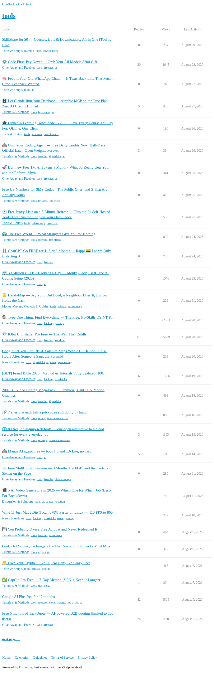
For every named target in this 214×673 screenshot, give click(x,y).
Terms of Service (62, 657)
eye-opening (65, 362)
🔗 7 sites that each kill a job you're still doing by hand (44, 412)
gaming (69, 518)
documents (55, 535)
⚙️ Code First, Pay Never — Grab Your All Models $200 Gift (49, 62)
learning (29, 50)
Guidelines (40, 657)
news (53, 362)
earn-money (75, 306)
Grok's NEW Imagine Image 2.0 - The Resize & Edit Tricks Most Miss (56, 546)
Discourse (25, 667)
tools (38, 50)
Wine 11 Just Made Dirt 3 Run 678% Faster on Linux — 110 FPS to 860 (57, 512)
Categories (22, 657)
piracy (42, 418)
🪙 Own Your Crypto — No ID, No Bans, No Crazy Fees (46, 563)
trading (46, 568)
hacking (48, 323)
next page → (11, 639)
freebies (48, 67)
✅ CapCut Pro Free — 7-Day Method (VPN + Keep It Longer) (51, 580)
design (46, 552)
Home (6, 657)
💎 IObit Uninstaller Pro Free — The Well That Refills (44, 334)
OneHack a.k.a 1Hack (17, 4)
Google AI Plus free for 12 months (28, 597)
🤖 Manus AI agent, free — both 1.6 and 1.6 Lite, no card (46, 451)
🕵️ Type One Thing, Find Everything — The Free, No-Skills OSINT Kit (57, 317)
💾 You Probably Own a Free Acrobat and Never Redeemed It (49, 529)
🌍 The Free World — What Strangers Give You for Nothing (48, 234)
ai (56, 67)
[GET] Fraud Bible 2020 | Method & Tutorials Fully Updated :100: (53, 373)
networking (38, 223)
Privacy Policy (87, 657)
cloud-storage (63, 479)
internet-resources (57, 418)
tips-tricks (44, 112)
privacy (42, 200)
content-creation (55, 501)
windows (37, 134)
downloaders (50, 50)
